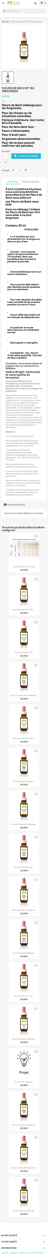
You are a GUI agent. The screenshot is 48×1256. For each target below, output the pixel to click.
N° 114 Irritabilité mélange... (24, 953)
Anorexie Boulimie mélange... (24, 1039)
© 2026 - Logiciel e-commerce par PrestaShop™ (23, 1252)
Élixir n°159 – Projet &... (24, 1082)
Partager (13, 170)
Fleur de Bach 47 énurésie (24, 566)
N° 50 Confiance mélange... (24, 1211)
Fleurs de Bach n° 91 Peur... (24, 609)
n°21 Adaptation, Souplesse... (24, 910)
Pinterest (25, 170)
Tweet (19, 170)
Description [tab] (12, 181)
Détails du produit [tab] (30, 181)
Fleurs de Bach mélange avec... (24, 1168)
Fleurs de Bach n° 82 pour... (24, 738)
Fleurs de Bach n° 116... (24, 996)
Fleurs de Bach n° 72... (24, 652)
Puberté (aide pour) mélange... (24, 824)
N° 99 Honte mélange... (24, 867)
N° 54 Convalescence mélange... (24, 695)
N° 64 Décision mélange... (24, 781)
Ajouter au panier (26, 155)
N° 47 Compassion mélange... (24, 1125)
